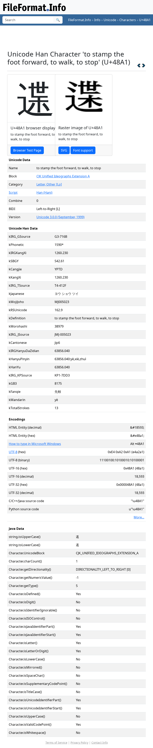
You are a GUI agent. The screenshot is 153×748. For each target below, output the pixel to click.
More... (139, 517)
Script (13, 192)
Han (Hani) (44, 192)
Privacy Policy (79, 742)
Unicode (110, 20)
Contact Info (99, 742)
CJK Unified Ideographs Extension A (63, 176)
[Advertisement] (79, 38)
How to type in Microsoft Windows (35, 444)
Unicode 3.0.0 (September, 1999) (60, 217)
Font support (83, 150)
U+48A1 (145, 20)
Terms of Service (56, 742)
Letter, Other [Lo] (49, 184)
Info (97, 20)
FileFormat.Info (79, 20)
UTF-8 (13, 452)
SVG (64, 150)
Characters (127, 20)
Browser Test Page (27, 150)
